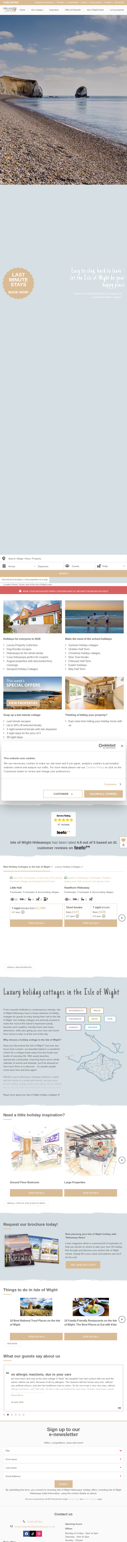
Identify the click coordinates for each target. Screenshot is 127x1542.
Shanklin (73, 1027)
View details (36, 1193)
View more (12, 1344)
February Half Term (79, 661)
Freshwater (75, 1019)
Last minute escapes (19, 721)
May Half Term (76, 669)
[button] (4, 1415)
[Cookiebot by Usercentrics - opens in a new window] (101, 746)
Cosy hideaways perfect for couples (27, 657)
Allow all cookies (103, 793)
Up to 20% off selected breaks (24, 725)
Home (22, 10)
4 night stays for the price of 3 (24, 733)
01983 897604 (11, 2)
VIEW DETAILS (36, 923)
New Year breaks (78, 657)
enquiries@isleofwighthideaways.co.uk (35, 1526)
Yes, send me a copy (83, 1265)
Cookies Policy (95, 767)
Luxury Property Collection (22, 645)
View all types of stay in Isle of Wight (26, 1203)
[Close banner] (122, 746)
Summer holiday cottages (83, 645)
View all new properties (19, 967)
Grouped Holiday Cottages (22, 669)
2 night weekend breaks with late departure (32, 729)
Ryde (110, 1019)
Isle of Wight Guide (95, 10)
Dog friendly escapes (19, 649)
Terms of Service (90, 1499)
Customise (110, 784)
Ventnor (92, 1027)
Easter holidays (77, 665)
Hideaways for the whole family (25, 653)
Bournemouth (76, 1011)
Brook (97, 1011)
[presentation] (122, 917)
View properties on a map (36, 579)
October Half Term (79, 649)
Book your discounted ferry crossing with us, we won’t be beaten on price (65, 591)
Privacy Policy (73, 1499)
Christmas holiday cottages (84, 653)
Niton (94, 1019)
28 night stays (15, 737)
